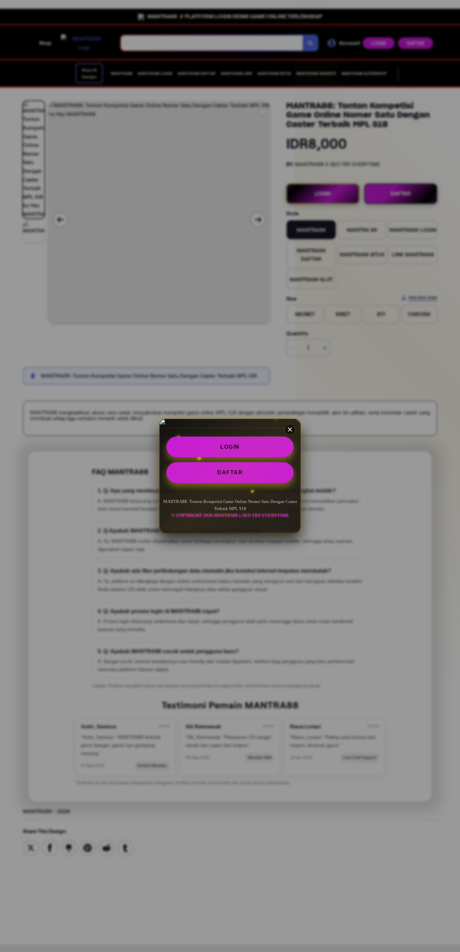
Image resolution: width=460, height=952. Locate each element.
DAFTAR (230, 473)
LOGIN (230, 447)
